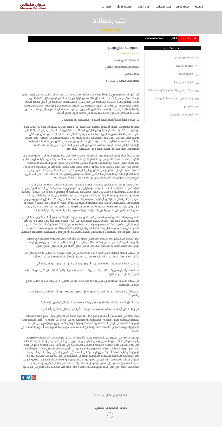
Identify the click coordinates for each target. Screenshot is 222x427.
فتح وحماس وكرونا (183, 82)
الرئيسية (199, 6)
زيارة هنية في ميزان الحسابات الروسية (174, 98)
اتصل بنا (106, 6)
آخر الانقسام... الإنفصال (181, 114)
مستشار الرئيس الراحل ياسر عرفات (111, 395)
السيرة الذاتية (183, 6)
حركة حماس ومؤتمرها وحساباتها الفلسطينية (170, 90)
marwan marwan (154, 38)
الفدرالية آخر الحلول (184, 65)
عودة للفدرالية (204, 38)
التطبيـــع (188, 106)
